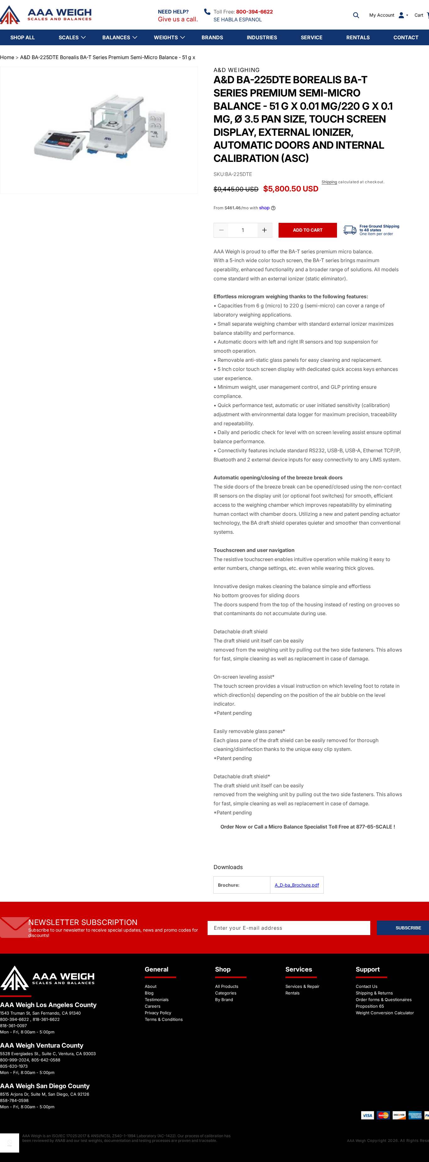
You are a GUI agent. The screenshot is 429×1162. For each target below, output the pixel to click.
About (150, 986)
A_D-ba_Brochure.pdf (297, 885)
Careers (152, 1006)
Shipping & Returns (374, 992)
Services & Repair (302, 986)
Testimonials (157, 999)
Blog (149, 992)
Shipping (329, 181)
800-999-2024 (14, 1059)
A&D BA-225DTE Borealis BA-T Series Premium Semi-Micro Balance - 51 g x (107, 57)
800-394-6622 (254, 11)
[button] (356, 15)
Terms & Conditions (164, 1019)
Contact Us (366, 986)
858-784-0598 (14, 1100)
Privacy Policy (158, 1012)
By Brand (224, 999)
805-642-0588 (45, 1059)
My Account (381, 15)
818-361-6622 (46, 1019)
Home (7, 57)
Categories (225, 992)
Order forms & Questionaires (384, 999)
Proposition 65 (370, 1006)
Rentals (292, 992)
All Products (226, 986)
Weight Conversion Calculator (385, 1012)
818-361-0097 (13, 1025)
